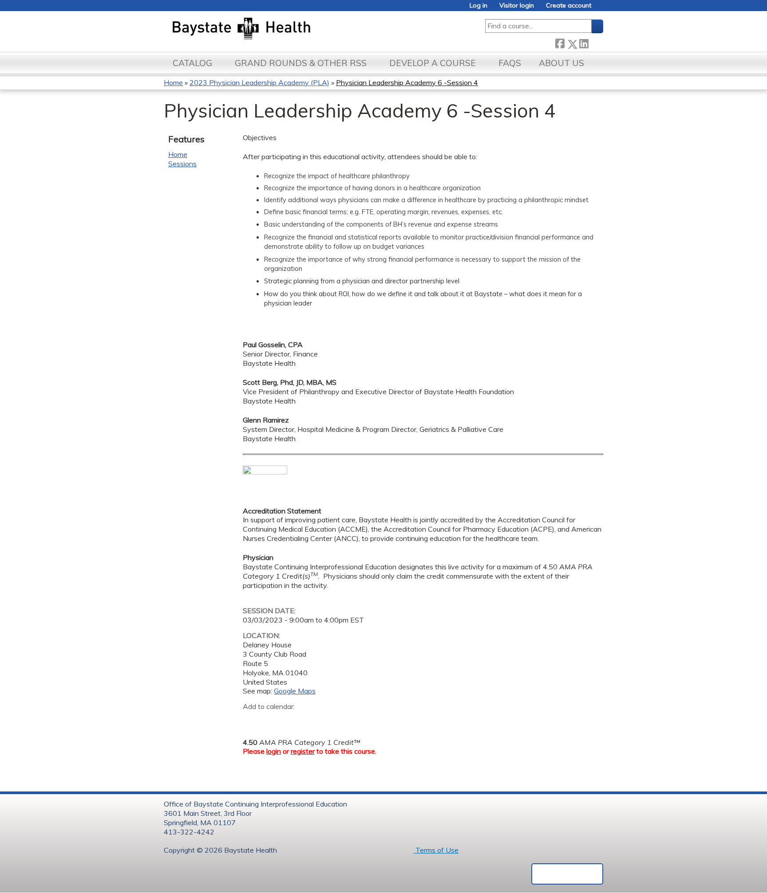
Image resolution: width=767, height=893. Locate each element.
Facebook (559, 42)
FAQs (509, 63)
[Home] (283, 29)
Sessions (182, 163)
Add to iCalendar (292, 720)
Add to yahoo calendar (272, 720)
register (303, 751)
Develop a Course (432, 63)
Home (173, 82)
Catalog (192, 63)
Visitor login (516, 5)
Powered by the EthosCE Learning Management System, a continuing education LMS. (567, 874)
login (273, 751)
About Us (561, 63)
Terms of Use (436, 850)
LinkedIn (583, 42)
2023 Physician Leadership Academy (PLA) (259, 82)
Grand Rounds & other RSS (301, 63)
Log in (478, 5)
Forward (595, 42)
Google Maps (295, 690)
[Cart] (600, 8)
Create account (568, 5)
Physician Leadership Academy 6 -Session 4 (407, 82)
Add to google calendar (252, 720)
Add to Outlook (313, 720)
